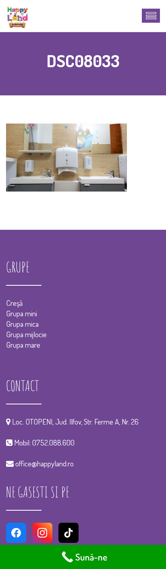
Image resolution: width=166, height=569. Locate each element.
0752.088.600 (53, 442)
